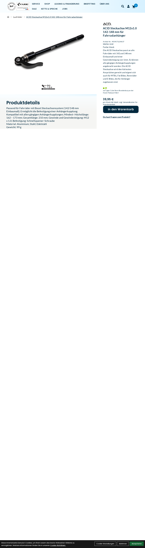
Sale (34, 8)
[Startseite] (8, 17)
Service (36, 3)
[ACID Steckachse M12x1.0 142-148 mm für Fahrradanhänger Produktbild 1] (48, 87)
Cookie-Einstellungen (105, 543)
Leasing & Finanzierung (66, 3)
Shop (47, 3)
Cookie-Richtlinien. (58, 545)
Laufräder (17, 17)
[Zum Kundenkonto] (128, 6)
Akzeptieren (137, 543)
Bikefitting (89, 3)
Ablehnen (123, 543)
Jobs (64, 8)
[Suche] (122, 6)
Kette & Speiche (49, 8)
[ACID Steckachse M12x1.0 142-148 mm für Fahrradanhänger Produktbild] (48, 52)
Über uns (104, 3)
